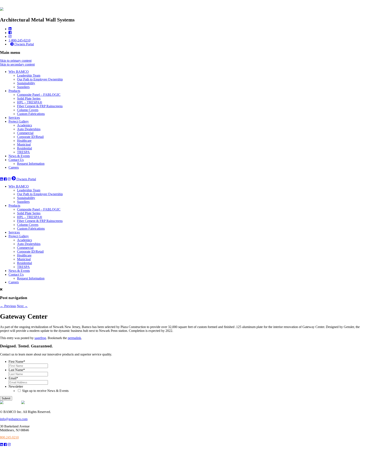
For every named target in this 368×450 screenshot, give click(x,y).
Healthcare (24, 140)
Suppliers (23, 87)
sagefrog (40, 338)
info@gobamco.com (13, 419)
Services (14, 117)
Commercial (25, 133)
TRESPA (23, 152)
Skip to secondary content (17, 64)
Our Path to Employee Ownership (40, 79)
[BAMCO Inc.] (1, 8)
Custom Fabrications (31, 114)
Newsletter (16, 386)
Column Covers (27, 110)
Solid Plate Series (28, 98)
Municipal (24, 144)
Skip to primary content (16, 60)
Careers (14, 167)
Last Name (17, 370)
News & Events (19, 156)
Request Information (31, 163)
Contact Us (16, 160)
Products (14, 91)
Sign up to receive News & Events (45, 391)
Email (13, 378)
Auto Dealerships (28, 129)
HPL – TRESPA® (29, 102)
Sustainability (26, 83)
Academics (24, 125)
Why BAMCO (19, 71)
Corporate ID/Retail (30, 137)
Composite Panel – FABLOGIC (38, 94)
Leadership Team (28, 75)
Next (22, 306)
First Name (17, 361)
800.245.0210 (9, 437)
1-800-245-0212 (11, 174)
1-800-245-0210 (19, 40)
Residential (24, 148)
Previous (8, 306)
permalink (74, 338)
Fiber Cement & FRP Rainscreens (40, 106)
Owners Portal (24, 44)
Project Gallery (19, 121)
